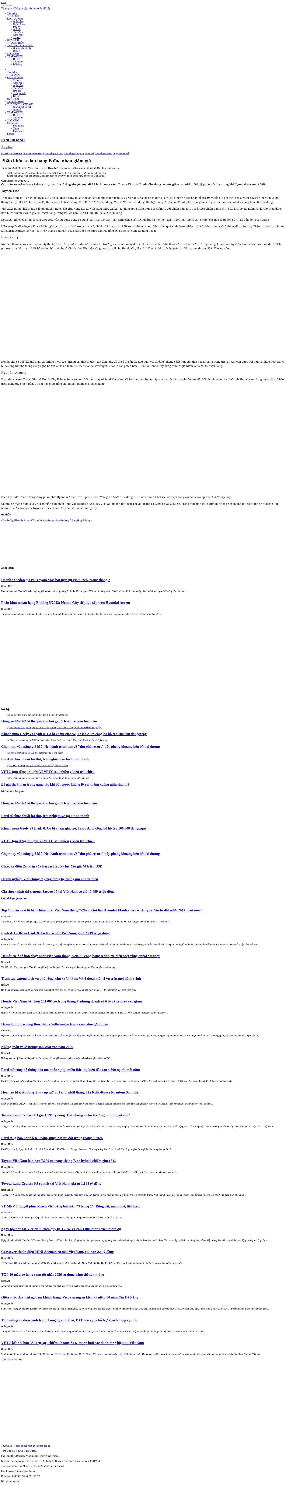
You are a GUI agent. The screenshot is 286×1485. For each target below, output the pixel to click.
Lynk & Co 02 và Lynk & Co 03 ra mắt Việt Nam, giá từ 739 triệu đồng (55, 933)
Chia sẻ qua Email (103, 153)
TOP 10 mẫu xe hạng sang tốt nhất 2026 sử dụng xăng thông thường (52, 1274)
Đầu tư (16, 26)
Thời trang (18, 61)
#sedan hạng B (64, 520)
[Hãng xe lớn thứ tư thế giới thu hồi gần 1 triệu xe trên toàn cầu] (37, 715)
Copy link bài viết (121, 153)
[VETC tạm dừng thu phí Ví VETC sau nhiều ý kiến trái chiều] (37, 765)
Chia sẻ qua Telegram (74, 153)
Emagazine (18, 131)
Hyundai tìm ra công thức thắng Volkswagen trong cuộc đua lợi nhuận (54, 1024)
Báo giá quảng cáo (10, 1481)
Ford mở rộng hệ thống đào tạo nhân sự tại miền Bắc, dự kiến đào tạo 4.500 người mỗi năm (70, 1070)
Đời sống (17, 64)
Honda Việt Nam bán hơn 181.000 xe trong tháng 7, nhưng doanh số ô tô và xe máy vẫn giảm (71, 1001)
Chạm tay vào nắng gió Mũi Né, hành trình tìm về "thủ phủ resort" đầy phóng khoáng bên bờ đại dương (80, 746)
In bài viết (89, 153)
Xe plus (16, 37)
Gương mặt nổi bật (22, 48)
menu (3, 2)
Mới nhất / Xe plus (12, 791)
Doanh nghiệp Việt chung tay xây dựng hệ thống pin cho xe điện (49, 879)
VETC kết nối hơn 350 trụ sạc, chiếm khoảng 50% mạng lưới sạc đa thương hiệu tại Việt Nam (72, 1343)
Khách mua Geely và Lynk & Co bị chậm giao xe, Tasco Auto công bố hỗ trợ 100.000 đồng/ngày (74, 734)
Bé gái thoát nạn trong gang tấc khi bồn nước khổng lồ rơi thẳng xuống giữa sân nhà (65, 784)
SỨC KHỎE (13, 53)
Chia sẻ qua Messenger (33, 153)
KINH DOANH (15, 18)
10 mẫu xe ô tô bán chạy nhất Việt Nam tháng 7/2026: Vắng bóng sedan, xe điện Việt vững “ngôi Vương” (80, 956)
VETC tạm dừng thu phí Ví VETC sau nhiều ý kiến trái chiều (48, 772)
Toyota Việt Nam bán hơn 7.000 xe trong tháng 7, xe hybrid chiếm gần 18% (58, 1161)
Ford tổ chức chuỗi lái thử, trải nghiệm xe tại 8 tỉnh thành (45, 759)
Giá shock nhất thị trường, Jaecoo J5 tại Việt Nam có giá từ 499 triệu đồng (58, 891)
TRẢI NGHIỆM (15, 56)
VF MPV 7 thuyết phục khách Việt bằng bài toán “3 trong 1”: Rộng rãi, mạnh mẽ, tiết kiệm (70, 1206)
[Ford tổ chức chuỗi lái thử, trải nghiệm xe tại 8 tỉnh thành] (35, 753)
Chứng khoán (19, 24)
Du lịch (16, 59)
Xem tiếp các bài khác (12, 1359)
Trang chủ (12, 13)
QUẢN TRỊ (13, 40)
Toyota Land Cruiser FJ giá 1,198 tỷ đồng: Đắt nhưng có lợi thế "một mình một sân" (65, 1115)
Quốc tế (17, 51)
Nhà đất (17, 29)
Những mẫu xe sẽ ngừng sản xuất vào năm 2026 (37, 1047)
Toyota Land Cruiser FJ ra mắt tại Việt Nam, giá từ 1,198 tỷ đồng (51, 1183)
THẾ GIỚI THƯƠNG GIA (20, 45)
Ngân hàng (18, 21)
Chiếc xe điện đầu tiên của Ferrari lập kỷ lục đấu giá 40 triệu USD (51, 866)
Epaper (10, 133)
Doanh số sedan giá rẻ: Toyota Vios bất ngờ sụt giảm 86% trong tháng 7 (55, 580)
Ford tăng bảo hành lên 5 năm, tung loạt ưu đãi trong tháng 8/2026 (52, 1138)
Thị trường (18, 32)
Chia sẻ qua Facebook (11, 153)
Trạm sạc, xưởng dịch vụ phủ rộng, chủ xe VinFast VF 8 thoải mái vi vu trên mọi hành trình (71, 978)
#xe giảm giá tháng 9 (82, 520)
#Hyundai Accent (22, 520)
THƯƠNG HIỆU (15, 43)
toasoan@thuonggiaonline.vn (21, 1471)
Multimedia (12, 123)
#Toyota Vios (37, 520)
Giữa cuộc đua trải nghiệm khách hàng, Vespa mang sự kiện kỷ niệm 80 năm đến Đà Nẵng (69, 1297)
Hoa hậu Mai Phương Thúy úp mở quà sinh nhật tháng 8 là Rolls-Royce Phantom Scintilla (70, 1092)
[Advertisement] (90, 542)
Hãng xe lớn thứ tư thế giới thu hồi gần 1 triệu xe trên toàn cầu (49, 721)
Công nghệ (18, 35)
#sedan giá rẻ (50, 520)
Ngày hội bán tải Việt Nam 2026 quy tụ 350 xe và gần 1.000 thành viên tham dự (61, 1229)
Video (16, 128)
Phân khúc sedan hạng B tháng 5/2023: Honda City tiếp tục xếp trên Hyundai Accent (65, 603)
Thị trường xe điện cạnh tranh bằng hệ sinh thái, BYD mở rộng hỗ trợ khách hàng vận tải (69, 1320)
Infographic (18, 125)
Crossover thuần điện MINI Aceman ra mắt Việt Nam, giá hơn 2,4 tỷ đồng (57, 1252)
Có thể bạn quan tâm (14, 898)
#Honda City (7, 520)
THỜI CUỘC (13, 16)
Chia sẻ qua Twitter (54, 153)
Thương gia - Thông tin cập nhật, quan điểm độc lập (25, 8)
